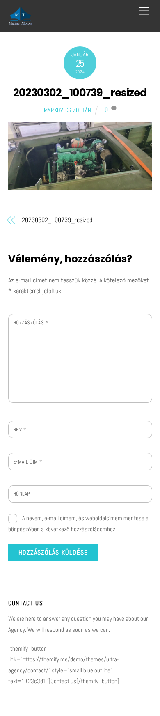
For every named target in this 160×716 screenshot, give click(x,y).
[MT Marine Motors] (20, 21)
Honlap (21, 493)
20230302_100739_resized (80, 92)
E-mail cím (27, 461)
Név (19, 429)
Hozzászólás (30, 322)
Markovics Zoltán (68, 110)
